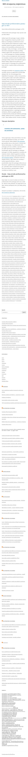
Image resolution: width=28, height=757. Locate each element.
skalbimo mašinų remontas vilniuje (12, 729)
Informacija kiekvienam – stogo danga (10, 348)
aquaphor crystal (6, 694)
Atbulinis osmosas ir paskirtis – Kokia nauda (11, 668)
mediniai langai (10, 255)
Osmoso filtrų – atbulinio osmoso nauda (11, 670)
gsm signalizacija (17, 226)
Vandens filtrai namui (6, 330)
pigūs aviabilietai (5, 272)
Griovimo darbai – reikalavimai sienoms (10, 341)
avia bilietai (4, 217)
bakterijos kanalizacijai (8, 704)
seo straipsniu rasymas (14, 286)
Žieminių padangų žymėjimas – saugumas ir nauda (13, 394)
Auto (3, 357)
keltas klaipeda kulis (16, 245)
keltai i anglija (20, 234)
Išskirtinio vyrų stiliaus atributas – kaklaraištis (12, 673)
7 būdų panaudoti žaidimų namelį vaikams (11, 441)
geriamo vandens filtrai (12, 709)
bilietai (11, 221)
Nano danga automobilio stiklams (9, 632)
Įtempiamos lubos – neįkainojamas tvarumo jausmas (13, 336)
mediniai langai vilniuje (19, 255)
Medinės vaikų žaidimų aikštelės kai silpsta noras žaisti (14, 334)
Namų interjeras (5, 366)
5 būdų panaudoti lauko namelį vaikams (11, 435)
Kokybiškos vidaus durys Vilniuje (9, 505)
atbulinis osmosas (8, 703)
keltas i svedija (9, 243)
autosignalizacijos (21, 216)
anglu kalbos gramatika (10, 199)
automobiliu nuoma (17, 214)
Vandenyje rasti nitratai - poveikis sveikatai (11, 637)
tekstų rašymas (5, 291)
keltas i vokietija (16, 243)
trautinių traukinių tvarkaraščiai (19, 299)
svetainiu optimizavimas (9, 290)
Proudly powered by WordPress (8, 754)
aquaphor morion (16, 695)
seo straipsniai (5, 286)
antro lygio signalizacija (17, 208)
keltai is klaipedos (10, 239)
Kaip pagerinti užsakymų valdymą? (9, 466)
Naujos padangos (7, 595)
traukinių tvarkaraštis (6, 299)
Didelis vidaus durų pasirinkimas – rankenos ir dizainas (14, 329)
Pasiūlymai (15, 196)
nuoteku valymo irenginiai (18, 259)
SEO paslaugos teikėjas (7, 157)
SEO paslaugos (6, 496)
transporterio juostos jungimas (9, 293)
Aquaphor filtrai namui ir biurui (9, 332)
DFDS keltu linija (7, 225)
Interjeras (4, 363)
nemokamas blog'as (19, 257)
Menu (14, 10)
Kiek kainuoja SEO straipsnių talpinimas (10, 513)
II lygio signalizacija (10, 228)
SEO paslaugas (21, 141)
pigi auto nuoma (19, 264)
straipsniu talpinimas (10, 730)
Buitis (3, 359)
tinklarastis (11, 291)
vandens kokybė (21, 739)
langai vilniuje (8, 252)
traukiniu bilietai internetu (19, 297)
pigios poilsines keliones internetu (17, 270)
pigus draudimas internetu (15, 272)
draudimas (14, 225)
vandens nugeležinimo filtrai (10, 745)
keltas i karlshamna (9, 241)
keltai (15, 234)
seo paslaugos (12, 284)
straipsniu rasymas (13, 288)
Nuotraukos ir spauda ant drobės (9, 454)
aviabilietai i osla (11, 219)
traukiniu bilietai (9, 297)
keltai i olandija (15, 235)
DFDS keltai (11, 223)
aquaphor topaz (16, 699)
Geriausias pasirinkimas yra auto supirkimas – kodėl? (13, 574)
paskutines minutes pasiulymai (9, 263)
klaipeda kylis (15, 248)
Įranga (3, 365)
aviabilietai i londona (16, 217)
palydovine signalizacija (19, 261)
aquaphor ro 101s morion (9, 697)
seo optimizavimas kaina (9, 721)
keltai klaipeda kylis (18, 239)
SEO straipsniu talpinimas (9, 408)
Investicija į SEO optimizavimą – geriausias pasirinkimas (14, 347)
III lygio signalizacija (19, 228)
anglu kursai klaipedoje (7, 208)
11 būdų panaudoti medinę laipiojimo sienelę (12, 446)
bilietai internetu (17, 221)
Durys (3, 361)
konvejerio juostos (14, 250)
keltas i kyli (16, 241)
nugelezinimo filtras (9, 713)
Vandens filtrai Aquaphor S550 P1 (9, 321)
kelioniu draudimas (9, 234)
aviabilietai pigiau (19, 219)
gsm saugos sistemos (9, 226)
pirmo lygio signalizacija (11, 281)
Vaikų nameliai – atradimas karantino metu (11, 339)
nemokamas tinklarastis (7, 259)
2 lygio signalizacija (14, 198)
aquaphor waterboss (8, 701)
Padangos (5, 386)
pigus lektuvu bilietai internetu (14, 279)
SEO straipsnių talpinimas (14, 4)
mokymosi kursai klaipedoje (8, 257)
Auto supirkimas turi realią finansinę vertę (11, 651)
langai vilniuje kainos (15, 252)
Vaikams (4, 379)
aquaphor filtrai (15, 694)
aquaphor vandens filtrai (9, 700)
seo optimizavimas (17, 720)
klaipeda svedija (21, 248)
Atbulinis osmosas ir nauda (8, 590)
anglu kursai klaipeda (21, 207)
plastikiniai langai (20, 281)
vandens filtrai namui (11, 735)
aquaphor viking (20, 700)
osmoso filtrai (7, 718)
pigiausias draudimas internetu (16, 266)
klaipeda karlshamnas (6, 248)
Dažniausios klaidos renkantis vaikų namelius (12, 443)
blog (7, 223)
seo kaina (14, 282)
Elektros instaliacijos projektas (8, 705)
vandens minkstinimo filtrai (12, 742)
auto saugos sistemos (13, 212)
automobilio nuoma (8, 214)
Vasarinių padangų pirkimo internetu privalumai (12, 611)
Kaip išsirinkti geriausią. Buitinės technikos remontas (13, 345)
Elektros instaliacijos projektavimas (8, 706)
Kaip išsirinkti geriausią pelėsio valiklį (10, 475)
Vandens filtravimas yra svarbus (9, 343)
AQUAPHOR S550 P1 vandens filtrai (9, 676)
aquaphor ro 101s (7, 696)
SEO (19, 196)
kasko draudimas (14, 232)
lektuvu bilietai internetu (16, 254)
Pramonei (4, 374)
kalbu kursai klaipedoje (17, 230)
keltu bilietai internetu (9, 246)
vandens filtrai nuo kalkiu (11, 737)
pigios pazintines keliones (13, 268)
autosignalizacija (13, 216)
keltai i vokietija (14, 237)
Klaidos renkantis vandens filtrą (9, 560)
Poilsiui (3, 372)
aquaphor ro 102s (7, 699)
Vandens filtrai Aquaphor (7, 323)
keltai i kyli (9, 235)
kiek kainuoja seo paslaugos (19, 711)
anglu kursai (13, 207)
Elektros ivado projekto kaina (7, 708)
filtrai (15, 707)
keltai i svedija (8, 237)
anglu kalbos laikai (19, 205)
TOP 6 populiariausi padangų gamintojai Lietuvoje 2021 (14, 402)
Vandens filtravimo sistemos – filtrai (10, 338)
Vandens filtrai (5, 381)
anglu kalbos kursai (20, 199)
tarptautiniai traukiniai (20, 290)
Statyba (3, 377)
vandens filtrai (9, 732)
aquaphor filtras (6, 695)
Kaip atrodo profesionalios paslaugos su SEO (13, 24)
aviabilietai (9, 217)
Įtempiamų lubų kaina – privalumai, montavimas (12, 510)
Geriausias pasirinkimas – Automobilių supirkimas (13, 451)
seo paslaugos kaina (19, 284)
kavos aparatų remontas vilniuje (8, 711)
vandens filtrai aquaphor (9, 734)
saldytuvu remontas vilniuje (17, 718)
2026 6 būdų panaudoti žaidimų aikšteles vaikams (13, 438)
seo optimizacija (20, 282)
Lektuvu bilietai (6, 471)
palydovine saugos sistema (8, 261)
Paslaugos (4, 370)
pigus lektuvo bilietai (12, 273)
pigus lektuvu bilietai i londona (12, 277)
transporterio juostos (19, 291)
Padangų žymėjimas (6, 397)
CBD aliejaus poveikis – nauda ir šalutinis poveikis (12, 507)
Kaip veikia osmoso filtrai (7, 634)
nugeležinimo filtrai (9, 714)
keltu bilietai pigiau (18, 246)
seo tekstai (21, 286)
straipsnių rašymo (19, 70)
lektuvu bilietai (7, 254)
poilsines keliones (6, 282)
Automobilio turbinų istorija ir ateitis (10, 400)
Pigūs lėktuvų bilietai (8, 275)
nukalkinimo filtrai (9, 716)
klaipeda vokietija (5, 250)
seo (11, 282)
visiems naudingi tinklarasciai (8, 300)
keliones (20, 232)
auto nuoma (10, 210)
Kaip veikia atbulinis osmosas (8, 555)
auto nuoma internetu (18, 210)
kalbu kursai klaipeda (6, 230)
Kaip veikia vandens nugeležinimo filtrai (10, 558)
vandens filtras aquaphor (9, 739)
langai (3, 252)
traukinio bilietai (12, 295)
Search (3, 310)
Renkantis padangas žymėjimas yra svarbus (11, 608)
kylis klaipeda (21, 250)
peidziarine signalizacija (10, 264)
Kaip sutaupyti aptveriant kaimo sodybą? (11, 487)
